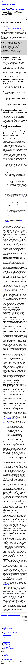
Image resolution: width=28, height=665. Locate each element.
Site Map (5, 633)
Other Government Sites (8, 648)
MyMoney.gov (6, 644)
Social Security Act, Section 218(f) (15, 28)
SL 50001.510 (23, 195)
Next (26, 17)
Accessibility (6, 625)
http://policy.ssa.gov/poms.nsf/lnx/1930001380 (10, 615)
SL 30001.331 (16, 418)
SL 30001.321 (6, 289)
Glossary (5, 629)
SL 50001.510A (12, 140)
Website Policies (7, 635)
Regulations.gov (7, 646)
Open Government (7, 628)
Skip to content (4, 1)
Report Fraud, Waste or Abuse (10, 632)
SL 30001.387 (10, 38)
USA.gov (5, 647)
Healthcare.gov (6, 643)
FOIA (4, 627)
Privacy (5, 631)
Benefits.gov (6, 640)
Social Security (8, 4)
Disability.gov (6, 642)
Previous (22, 17)
